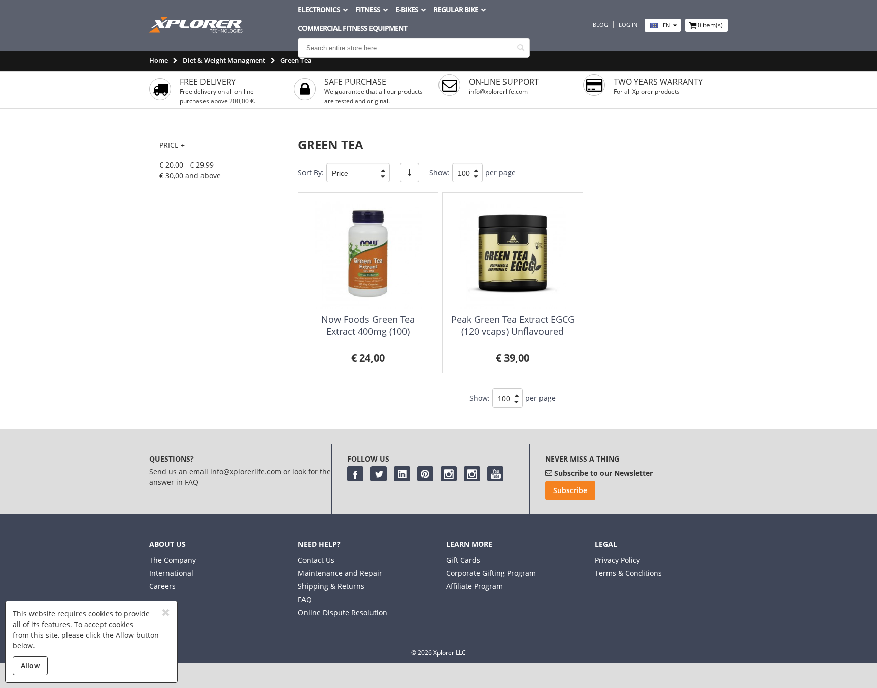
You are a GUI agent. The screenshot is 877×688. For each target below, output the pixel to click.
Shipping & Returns (331, 586)
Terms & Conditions (628, 573)
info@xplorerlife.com (498, 91)
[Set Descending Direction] (409, 172)
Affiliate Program (474, 586)
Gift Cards (463, 560)
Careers (162, 586)
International (171, 573)
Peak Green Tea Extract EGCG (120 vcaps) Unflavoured (513, 325)
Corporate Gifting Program (491, 573)
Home (158, 60)
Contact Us (316, 560)
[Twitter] (378, 473)
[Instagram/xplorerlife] (449, 473)
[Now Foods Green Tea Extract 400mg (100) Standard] (368, 254)
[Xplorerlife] (197, 30)
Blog (600, 24)
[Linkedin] (402, 473)
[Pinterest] (425, 473)
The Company (172, 560)
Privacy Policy (617, 560)
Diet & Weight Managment (224, 60)
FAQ (305, 599)
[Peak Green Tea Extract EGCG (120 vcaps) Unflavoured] (512, 254)
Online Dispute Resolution (342, 612)
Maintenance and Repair (340, 573)
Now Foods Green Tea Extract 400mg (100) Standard (368, 331)
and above (190, 175)
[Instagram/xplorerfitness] (472, 473)
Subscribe (570, 490)
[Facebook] (355, 473)
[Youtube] (495, 473)
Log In (628, 24)
